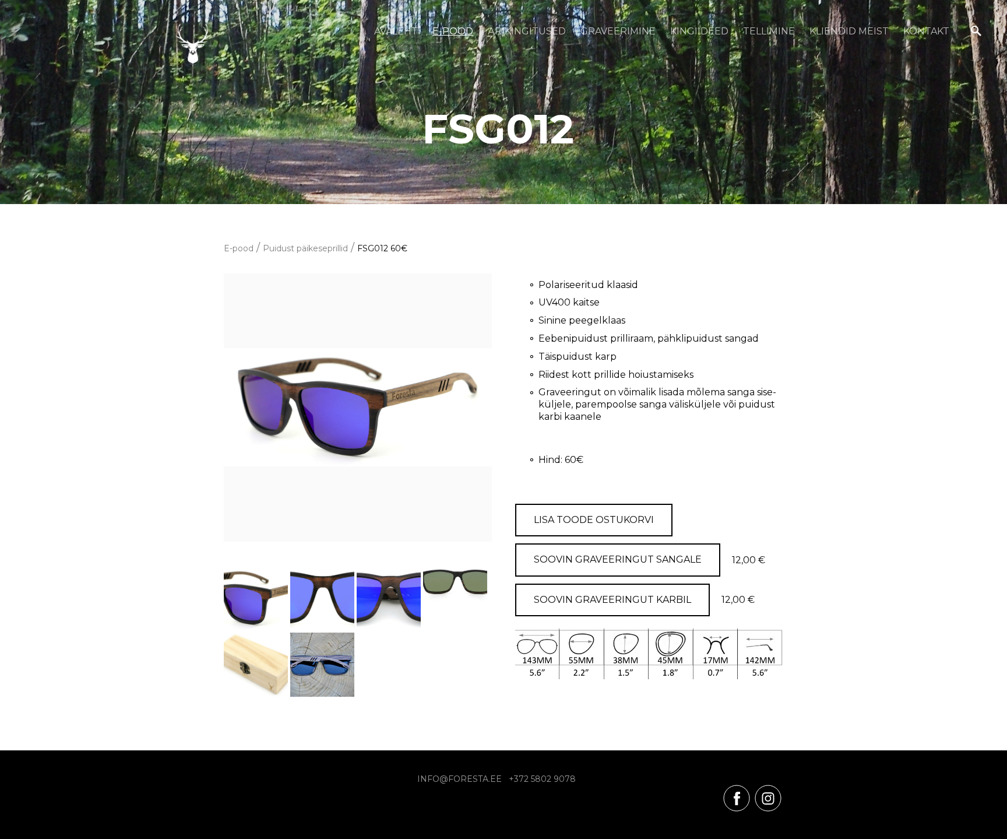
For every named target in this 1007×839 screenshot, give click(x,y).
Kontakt (926, 31)
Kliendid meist (849, 31)
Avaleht (396, 31)
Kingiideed (699, 31)
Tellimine (769, 31)
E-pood (452, 31)
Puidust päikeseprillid (305, 248)
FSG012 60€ (382, 248)
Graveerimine (618, 31)
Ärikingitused (527, 31)
